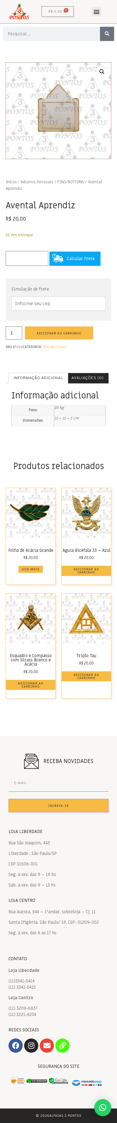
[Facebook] (16, 1045)
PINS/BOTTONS (70, 182)
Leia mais (31, 569)
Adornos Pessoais (37, 182)
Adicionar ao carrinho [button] (86, 571)
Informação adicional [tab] (38, 378)
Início (11, 182)
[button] (96, 11)
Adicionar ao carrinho (59, 333)
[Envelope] (47, 1045)
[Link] (62, 1045)
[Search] (107, 34)
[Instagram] (31, 1045)
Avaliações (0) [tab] (87, 378)
